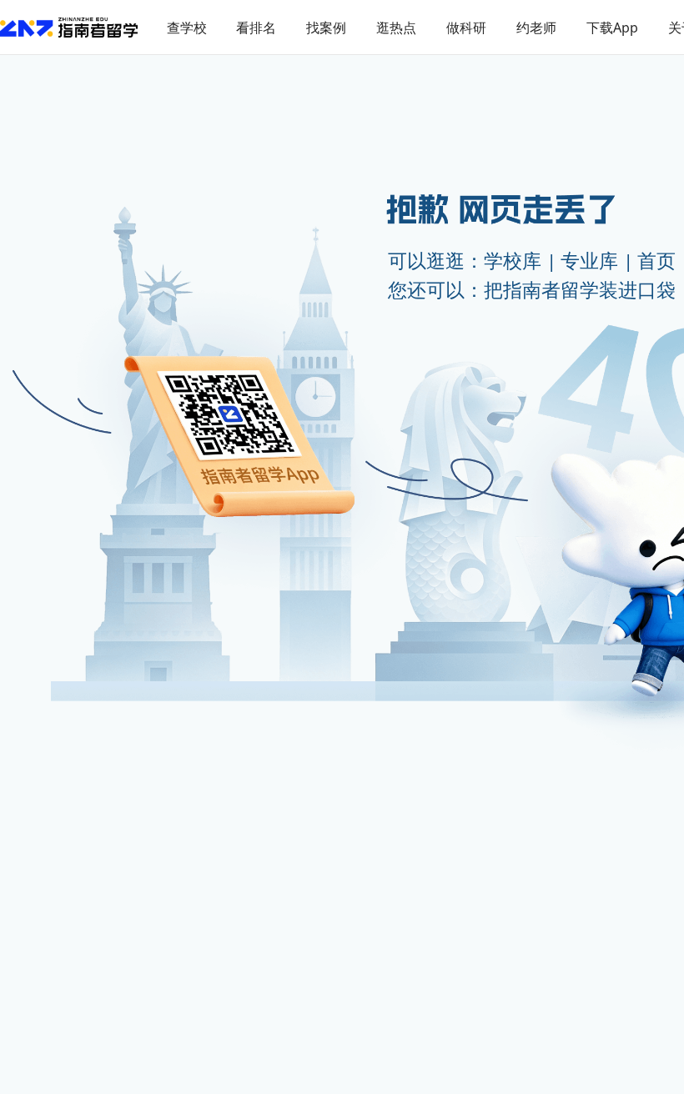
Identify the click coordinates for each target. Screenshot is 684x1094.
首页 (656, 261)
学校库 (512, 261)
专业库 (589, 261)
